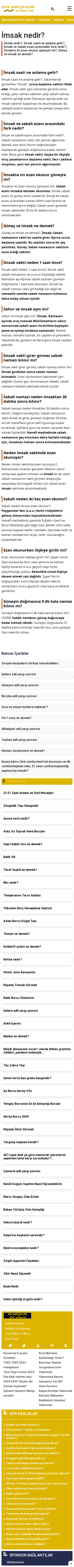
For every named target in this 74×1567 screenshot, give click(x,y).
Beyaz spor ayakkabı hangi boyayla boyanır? (33, 1534)
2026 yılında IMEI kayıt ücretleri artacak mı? (33, 1453)
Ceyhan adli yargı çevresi (19, 740)
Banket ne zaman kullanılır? (23, 1424)
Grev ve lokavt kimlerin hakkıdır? (25, 707)
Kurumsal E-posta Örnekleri (15, 1356)
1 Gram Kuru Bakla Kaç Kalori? (25, 1468)
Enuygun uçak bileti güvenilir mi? (26, 1458)
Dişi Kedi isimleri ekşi (17, 1376)
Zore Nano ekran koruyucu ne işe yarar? (31, 1498)
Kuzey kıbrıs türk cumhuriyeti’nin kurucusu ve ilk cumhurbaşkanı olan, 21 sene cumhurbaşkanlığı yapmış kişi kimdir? (36, 766)
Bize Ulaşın (12, 1338)
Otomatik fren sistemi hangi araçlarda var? (33, 1443)
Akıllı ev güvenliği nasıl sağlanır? (26, 1544)
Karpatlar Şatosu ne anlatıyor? (25, 1518)
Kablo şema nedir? (17, 1493)
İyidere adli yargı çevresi (19, 674)
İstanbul (44, 20)
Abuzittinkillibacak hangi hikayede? (27, 1538)
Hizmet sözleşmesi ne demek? (23, 751)
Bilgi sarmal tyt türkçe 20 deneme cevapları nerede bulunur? (37, 1436)
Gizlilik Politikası (14, 1323)
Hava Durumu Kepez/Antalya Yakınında (55, 1388)
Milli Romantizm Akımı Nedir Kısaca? (28, 1528)
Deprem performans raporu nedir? (27, 1523)
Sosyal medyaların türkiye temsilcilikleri (30, 663)
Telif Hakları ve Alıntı (17, 1333)
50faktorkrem (15, 1562)
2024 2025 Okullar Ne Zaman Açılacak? (18, 1384)
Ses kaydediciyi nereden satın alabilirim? (31, 1508)
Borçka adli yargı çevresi (19, 696)
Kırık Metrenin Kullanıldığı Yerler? (51, 1356)
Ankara (59, 20)
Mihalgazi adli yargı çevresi (21, 729)
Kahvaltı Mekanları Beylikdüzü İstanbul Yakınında (52, 1400)
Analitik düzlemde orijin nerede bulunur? (31, 1448)
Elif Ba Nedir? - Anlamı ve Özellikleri (28, 1429)
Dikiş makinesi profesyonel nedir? (27, 1488)
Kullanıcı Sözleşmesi (17, 1328)
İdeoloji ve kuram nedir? (21, 1503)
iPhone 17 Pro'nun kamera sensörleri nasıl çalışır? (37, 1483)
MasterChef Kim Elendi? (18, 20)
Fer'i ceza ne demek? (16, 718)
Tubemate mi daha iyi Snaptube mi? (28, 1513)
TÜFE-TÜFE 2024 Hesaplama (14, 1365)
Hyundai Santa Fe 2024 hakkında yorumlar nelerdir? (38, 1473)
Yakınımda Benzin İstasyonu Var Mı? (51, 1379)
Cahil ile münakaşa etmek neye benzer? (30, 1463)
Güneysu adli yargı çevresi (20, 685)
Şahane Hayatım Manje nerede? (19, 1393)
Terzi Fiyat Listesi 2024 (18, 1372)
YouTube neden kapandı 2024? (25, 1478)
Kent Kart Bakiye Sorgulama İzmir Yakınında (50, 1367)
